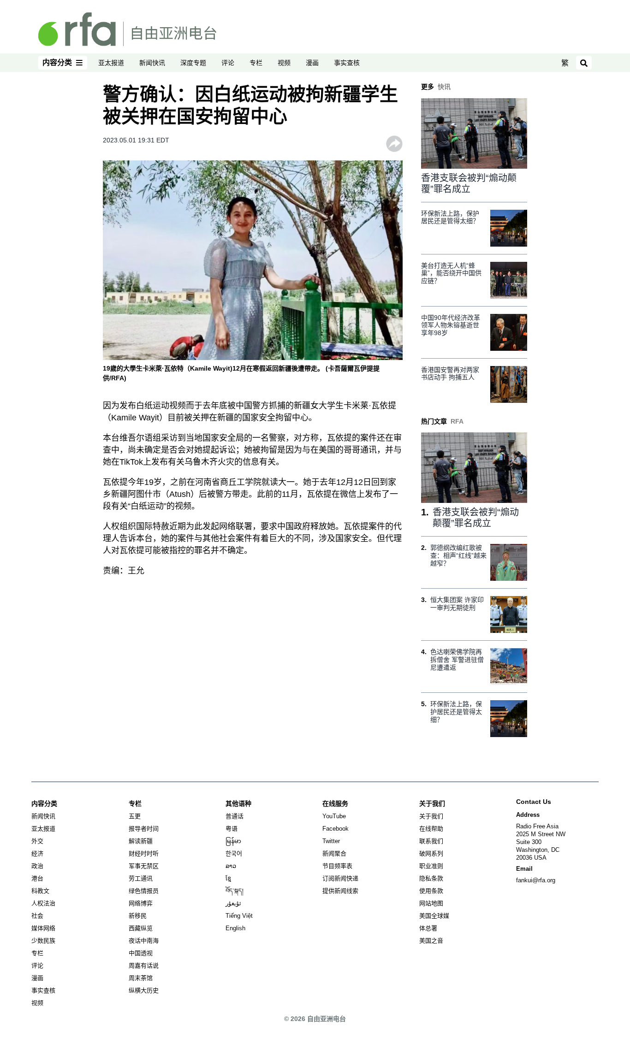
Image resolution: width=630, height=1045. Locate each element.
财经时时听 (144, 853)
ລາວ (231, 865)
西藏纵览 (141, 928)
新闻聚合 (334, 853)
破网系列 (431, 853)
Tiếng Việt (239, 915)
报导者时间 (144, 828)
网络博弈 (141, 903)
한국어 (234, 853)
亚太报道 (111, 62)
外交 (37, 841)
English (235, 928)
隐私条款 (431, 878)
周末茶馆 (141, 977)
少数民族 (43, 940)
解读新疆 (141, 841)
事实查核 (347, 62)
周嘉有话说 (144, 965)
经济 (37, 853)
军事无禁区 (144, 865)
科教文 (40, 890)
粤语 (232, 828)
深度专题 (193, 62)
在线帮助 (431, 828)
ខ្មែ (228, 878)
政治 (37, 865)
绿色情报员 (144, 890)
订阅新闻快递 (340, 878)
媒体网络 (43, 928)
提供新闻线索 (340, 890)
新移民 (138, 915)
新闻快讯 (152, 62)
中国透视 (141, 953)
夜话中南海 (144, 940)
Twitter (331, 841)
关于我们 (431, 816)
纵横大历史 (144, 990)
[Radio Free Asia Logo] (127, 28)
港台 (37, 878)
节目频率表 (337, 865)
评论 (227, 62)
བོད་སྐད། (235, 890)
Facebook (335, 828)
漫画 (312, 62)
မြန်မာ (233, 841)
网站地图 (431, 903)
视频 (284, 62)
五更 (135, 816)
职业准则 (431, 865)
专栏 (256, 62)
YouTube (334, 816)
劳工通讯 (141, 878)
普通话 (235, 816)
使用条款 (431, 890)
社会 (37, 915)
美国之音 (431, 940)
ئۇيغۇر (233, 903)
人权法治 (43, 903)
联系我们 (431, 841)
